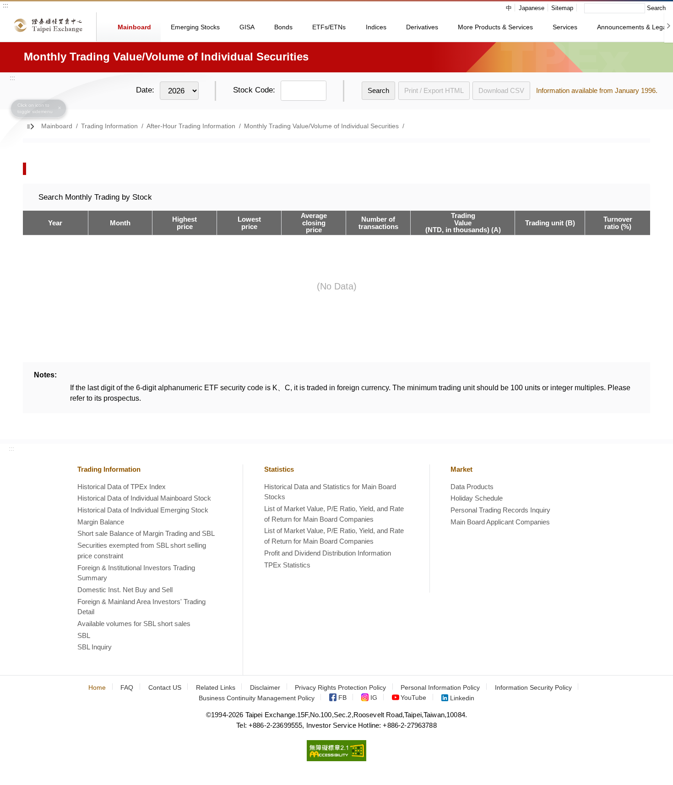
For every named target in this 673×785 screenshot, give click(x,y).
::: (5, 5)
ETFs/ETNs (329, 27)
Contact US (164, 687)
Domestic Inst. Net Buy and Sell (125, 590)
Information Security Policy (533, 687)
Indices (376, 27)
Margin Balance (100, 522)
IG (373, 698)
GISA (247, 27)
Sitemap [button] (562, 8)
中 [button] (509, 8)
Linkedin (462, 698)
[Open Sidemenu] (32, 126)
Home (97, 687)
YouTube (413, 698)
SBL (83, 635)
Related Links (215, 687)
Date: (145, 90)
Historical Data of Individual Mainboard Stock (144, 498)
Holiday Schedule (476, 498)
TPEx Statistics (287, 565)
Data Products (472, 487)
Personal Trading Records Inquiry (500, 510)
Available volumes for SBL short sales (133, 623)
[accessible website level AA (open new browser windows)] (336, 759)
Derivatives (422, 27)
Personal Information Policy (440, 687)
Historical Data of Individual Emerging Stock (142, 510)
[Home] (48, 26)
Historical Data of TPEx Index (121, 487)
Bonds (283, 27)
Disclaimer (265, 687)
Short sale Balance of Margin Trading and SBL (146, 533)
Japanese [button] (531, 8)
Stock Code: (254, 90)
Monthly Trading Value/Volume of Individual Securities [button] (321, 126)
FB (342, 698)
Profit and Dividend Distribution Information (327, 553)
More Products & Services (495, 27)
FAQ (126, 687)
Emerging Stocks (195, 27)
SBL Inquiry (94, 647)
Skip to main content (46, 8)
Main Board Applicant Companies (500, 522)
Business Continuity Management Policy (257, 698)
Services (565, 27)
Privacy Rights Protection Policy (340, 687)
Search (378, 90)
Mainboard (134, 27)
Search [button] (656, 8)
